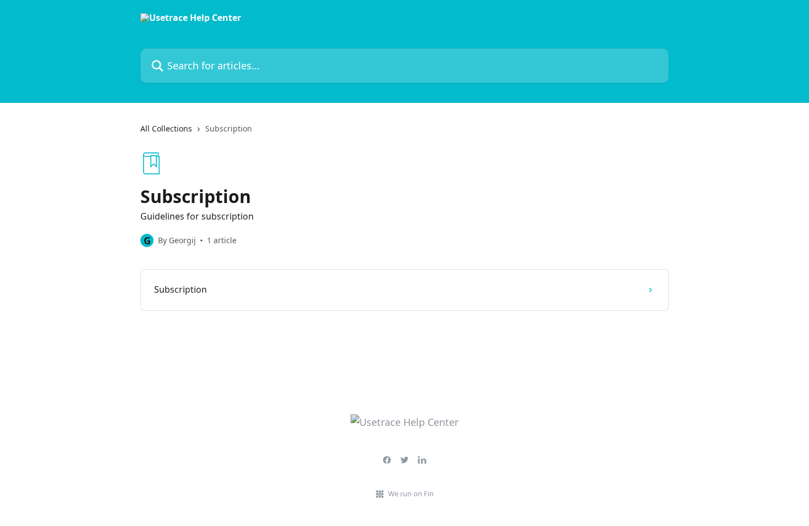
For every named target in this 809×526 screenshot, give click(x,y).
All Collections (166, 128)
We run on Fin (411, 493)
